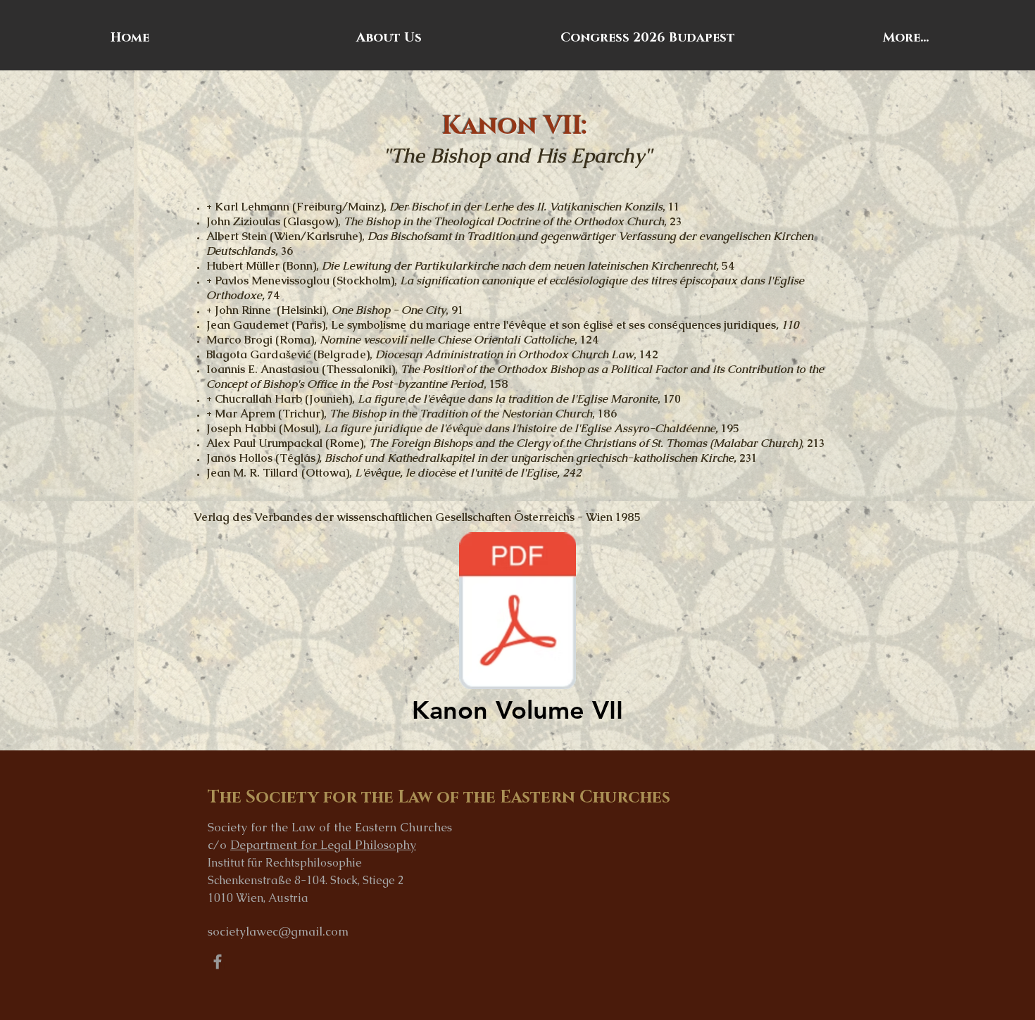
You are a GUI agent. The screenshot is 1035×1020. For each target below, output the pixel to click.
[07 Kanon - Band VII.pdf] (517, 612)
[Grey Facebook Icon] (217, 961)
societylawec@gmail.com (278, 931)
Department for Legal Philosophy (323, 844)
